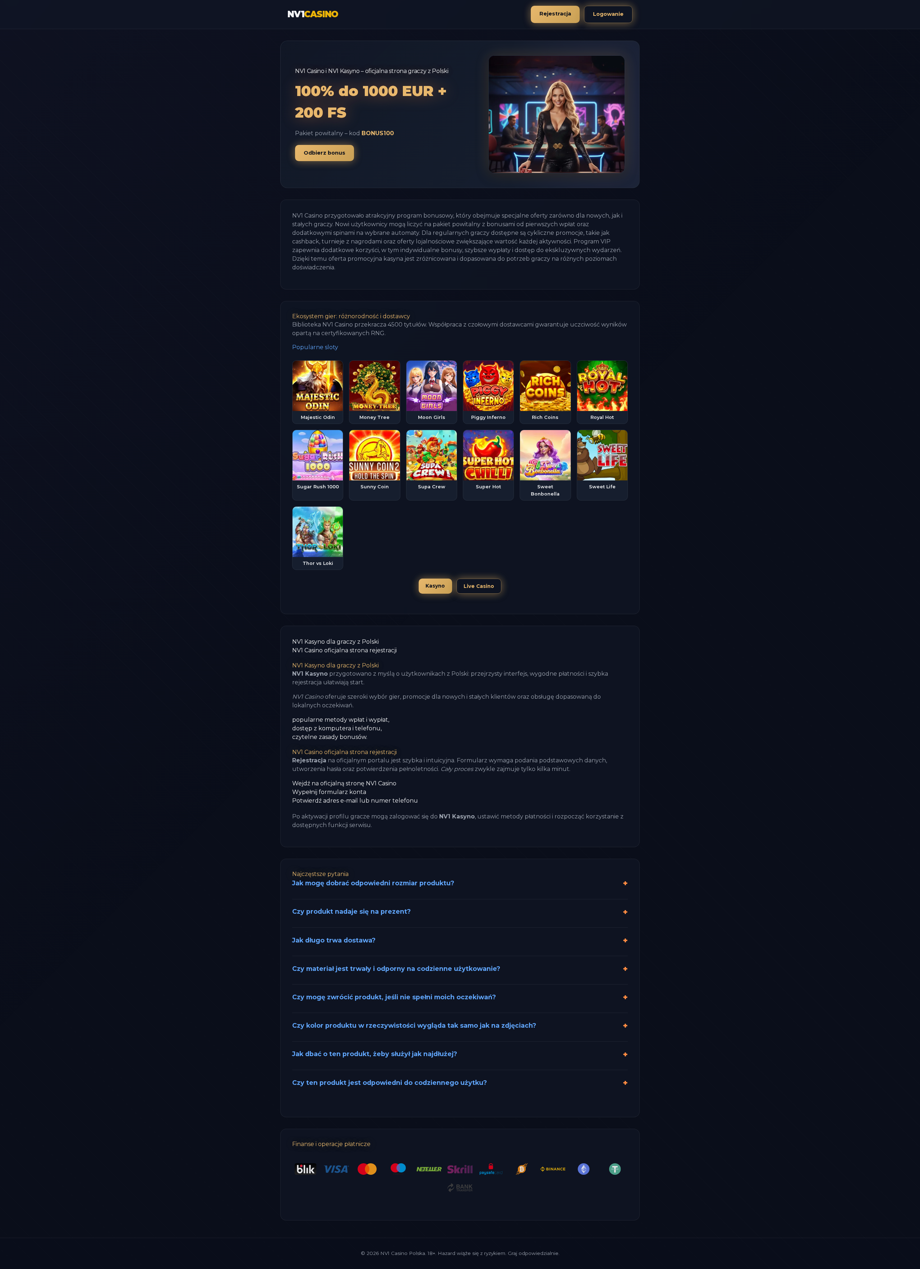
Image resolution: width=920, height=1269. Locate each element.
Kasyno (435, 586)
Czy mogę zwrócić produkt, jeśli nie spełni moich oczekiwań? (394, 997)
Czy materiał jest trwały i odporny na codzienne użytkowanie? (396, 968)
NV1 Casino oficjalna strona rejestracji (344, 650)
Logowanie (608, 14)
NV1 (313, 14)
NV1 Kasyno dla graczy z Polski (335, 641)
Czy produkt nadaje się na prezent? (351, 911)
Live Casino (479, 586)
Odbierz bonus (324, 153)
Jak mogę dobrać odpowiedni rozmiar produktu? (373, 883)
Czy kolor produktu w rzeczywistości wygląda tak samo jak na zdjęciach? (414, 1025)
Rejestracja (555, 13)
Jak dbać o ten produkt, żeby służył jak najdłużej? (374, 1054)
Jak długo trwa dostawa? (334, 940)
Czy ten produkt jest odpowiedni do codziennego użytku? (389, 1082)
